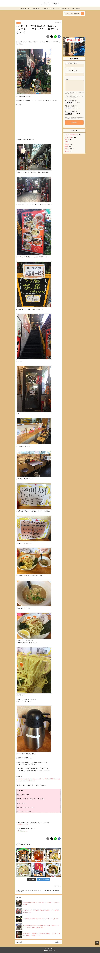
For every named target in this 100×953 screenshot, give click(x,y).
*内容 (66, 79)
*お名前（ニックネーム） (72, 63)
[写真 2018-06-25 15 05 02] (34, 463)
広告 (73, 8)
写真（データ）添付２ (71, 106)
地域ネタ (67, 139)
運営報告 (67, 151)
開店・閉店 (36, 8)
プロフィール (22, 8)
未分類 (66, 146)
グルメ (29, 8)
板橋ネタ (64, 8)
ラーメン (58, 886)
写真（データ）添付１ (71, 100)
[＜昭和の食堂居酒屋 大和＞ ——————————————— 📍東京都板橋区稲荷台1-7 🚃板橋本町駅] (53, 855)
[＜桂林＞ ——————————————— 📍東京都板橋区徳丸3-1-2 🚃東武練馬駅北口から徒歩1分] (53, 870)
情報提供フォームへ (23, 824)
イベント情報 (68, 137)
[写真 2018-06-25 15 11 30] (34, 625)
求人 (69, 8)
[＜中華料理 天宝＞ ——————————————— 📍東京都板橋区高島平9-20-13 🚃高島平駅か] (23, 870)
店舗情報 (67, 144)
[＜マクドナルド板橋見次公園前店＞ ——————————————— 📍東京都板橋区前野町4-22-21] (38, 870)
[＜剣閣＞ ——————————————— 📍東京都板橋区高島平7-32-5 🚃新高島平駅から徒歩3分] (23, 855)
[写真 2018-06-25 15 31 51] (34, 189)
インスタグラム (44, 8)
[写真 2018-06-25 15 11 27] (34, 593)
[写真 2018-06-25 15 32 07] (34, 156)
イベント (58, 8)
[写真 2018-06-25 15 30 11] (34, 431)
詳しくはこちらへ (22, 831)
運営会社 (78, 8)
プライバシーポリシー (50, 948)
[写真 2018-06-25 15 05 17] (34, 495)
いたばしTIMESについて (71, 134)
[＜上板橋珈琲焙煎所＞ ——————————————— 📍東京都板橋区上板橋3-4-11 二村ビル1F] (38, 855)
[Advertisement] (38, 14)
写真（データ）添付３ (71, 111)
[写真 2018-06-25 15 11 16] (34, 560)
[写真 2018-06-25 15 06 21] (34, 528)
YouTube (52, 8)
